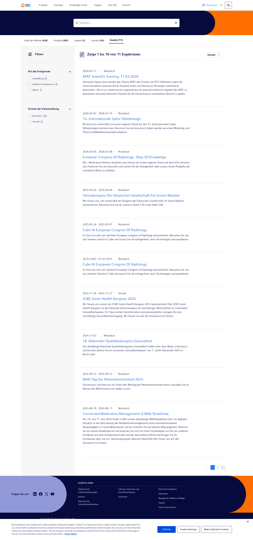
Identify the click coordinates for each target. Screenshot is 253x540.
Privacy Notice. (71, 534)
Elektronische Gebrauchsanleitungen (87, 490)
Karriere (81, 497)
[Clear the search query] (176, 23)
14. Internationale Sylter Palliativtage (112, 119)
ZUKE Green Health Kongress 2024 (109, 299)
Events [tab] (116, 40)
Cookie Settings (188, 529)
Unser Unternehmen (167, 507)
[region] (126, 529)
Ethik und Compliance (167, 489)
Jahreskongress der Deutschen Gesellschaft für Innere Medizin (131, 196)
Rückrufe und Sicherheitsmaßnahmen (88, 502)
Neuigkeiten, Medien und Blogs (171, 498)
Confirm (167, 529)
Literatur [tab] (97, 41)
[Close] (248, 521)
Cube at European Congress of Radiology (115, 230)
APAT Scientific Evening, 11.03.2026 (111, 77)
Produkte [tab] (61, 41)
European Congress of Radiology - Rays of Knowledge (124, 157)
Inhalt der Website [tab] (36, 41)
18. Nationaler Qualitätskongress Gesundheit (117, 341)
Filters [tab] (39, 54)
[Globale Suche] (228, 5)
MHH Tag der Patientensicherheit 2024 (113, 379)
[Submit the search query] (77, 23)
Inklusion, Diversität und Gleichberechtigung (128, 490)
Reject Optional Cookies (216, 529)
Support (161, 503)
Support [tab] (79, 41)
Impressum (163, 494)
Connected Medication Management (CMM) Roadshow (126, 414)
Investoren (122, 497)
